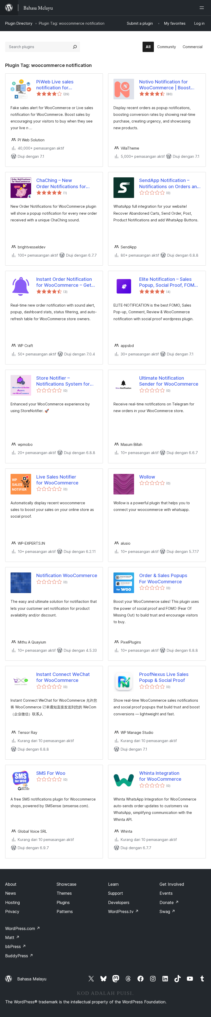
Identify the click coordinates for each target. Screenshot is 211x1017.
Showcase (66, 884)
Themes (64, 893)
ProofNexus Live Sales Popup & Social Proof (164, 677)
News (10, 893)
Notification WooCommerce (66, 575)
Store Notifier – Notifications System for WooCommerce (63, 381)
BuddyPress (19, 955)
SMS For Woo (50, 773)
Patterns (65, 911)
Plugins (63, 902)
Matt (12, 937)
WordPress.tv (123, 911)
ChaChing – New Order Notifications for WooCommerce (61, 183)
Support (115, 893)
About (10, 884)
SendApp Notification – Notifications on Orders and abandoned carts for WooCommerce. (169, 183)
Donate (169, 902)
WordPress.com (22, 928)
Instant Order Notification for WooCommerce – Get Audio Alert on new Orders (65, 282)
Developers (118, 902)
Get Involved (172, 884)
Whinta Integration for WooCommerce (160, 776)
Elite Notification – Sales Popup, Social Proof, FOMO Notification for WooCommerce (168, 282)
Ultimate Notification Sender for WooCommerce (168, 381)
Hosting (12, 902)
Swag (167, 911)
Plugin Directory (18, 23)
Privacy (12, 911)
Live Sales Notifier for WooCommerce (57, 479)
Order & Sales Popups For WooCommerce (163, 578)
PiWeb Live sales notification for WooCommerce (55, 85)
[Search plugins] (75, 47)
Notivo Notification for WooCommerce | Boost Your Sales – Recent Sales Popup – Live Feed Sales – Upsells (167, 85)
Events (166, 893)
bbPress (15, 946)
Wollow (147, 477)
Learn (113, 884)
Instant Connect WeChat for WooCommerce (63, 677)
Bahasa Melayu (31, 978)
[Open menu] (203, 7)
